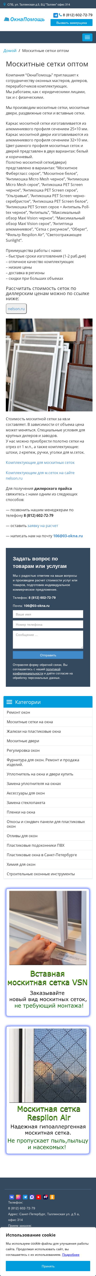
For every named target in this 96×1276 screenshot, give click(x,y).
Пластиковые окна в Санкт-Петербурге (42, 855)
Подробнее (70, 1254)
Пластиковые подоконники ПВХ (35, 845)
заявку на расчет (42, 525)
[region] (48, 1251)
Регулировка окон (23, 750)
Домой (10, 50)
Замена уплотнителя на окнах (34, 783)
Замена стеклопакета (26, 802)
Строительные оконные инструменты (41, 874)
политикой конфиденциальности (36, 671)
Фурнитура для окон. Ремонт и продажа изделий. (43, 762)
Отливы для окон (22, 835)
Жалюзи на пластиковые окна (34, 731)
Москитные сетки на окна (30, 721)
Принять (48, 1266)
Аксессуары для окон (26, 793)
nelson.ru (16, 308)
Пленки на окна (21, 812)
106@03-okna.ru (68, 535)
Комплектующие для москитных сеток (40, 462)
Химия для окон (21, 864)
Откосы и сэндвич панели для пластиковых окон (46, 824)
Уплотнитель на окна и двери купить (40, 774)
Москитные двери (23, 741)
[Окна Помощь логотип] (24, 18)
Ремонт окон (18, 712)
